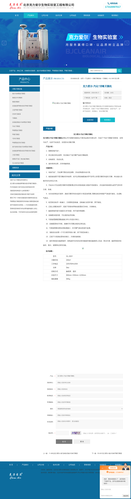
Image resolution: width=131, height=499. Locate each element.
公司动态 (73, 15)
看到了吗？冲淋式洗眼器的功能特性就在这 (23, 198)
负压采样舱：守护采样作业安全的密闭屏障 (23, 212)
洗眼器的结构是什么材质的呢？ (20, 190)
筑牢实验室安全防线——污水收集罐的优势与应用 (24, 205)
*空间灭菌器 (16, 138)
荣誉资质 (87, 15)
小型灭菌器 (15, 155)
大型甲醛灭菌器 (17, 110)
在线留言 (101, 15)
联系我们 (115, 15)
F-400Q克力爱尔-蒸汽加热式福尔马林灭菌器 (63, 453)
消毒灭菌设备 (97, 78)
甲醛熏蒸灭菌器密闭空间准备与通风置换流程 (24, 201)
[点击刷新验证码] (76, 433)
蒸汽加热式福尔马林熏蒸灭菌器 (22, 147)
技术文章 (59, 15)
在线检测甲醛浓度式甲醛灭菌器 (22, 106)
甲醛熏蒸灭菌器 (17, 130)
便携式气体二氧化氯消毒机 (20, 159)
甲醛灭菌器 (15, 134)
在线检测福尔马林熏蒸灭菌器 (21, 122)
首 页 (17, 15)
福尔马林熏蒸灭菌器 (18, 93)
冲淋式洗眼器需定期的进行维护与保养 (22, 194)
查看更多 (15, 168)
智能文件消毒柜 (17, 97)
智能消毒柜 (15, 102)
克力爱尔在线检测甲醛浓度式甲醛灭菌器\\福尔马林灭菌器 (24, 183)
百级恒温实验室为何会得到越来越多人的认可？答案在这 (24, 208)
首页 (82, 78)
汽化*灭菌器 (16, 126)
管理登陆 (91, 472)
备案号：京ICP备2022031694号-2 (90, 470)
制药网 (50, 472)
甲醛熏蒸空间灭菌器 (18, 142)
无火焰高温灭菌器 (18, 163)
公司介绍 (45, 15)
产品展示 (31, 15)
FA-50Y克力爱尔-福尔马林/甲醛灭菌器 (110, 453)
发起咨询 (125, 496)
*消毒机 (105, 78)
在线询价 (90, 120)
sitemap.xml (99, 472)
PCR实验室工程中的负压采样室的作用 (22, 187)
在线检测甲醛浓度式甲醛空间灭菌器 (23, 151)
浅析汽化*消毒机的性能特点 (19, 180)
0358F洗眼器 (16, 114)
